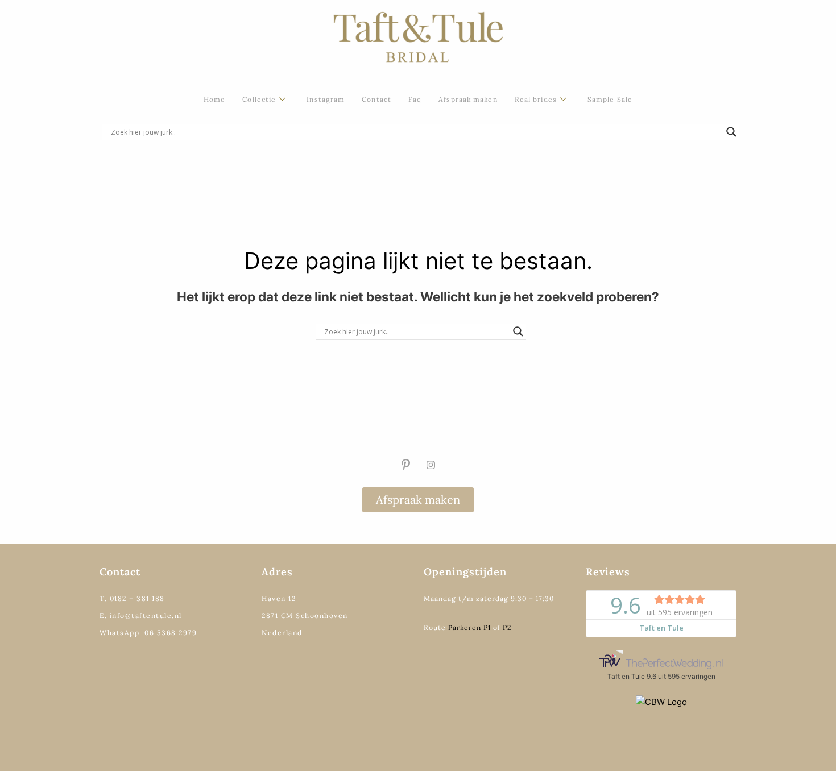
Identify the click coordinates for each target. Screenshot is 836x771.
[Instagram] (430, 464)
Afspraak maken (467, 99)
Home (214, 99)
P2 (507, 627)
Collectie (259, 99)
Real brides (536, 99)
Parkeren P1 (469, 627)
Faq (414, 99)
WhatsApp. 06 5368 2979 (148, 632)
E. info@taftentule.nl (141, 615)
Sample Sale (609, 99)
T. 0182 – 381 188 (132, 598)
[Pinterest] (405, 464)
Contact (376, 99)
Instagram (326, 99)
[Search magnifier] (731, 132)
